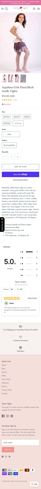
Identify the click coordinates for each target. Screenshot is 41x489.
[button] (28, 251)
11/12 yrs (18, 123)
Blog (3, 368)
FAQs (4, 375)
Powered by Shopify (21, 481)
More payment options (20, 180)
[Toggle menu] (2, 8)
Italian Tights (10, 481)
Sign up (8, 450)
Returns (4, 386)
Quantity (5, 152)
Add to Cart (20, 166)
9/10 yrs (7, 123)
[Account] (33, 8)
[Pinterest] (11, 416)
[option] (20, 42)
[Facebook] (3, 416)
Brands (4, 372)
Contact (4, 393)
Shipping (5, 383)
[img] (12, 298)
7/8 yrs (26, 116)
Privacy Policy (7, 390)
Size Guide (6, 379)
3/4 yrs (6, 116)
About (4, 365)
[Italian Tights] (20, 8)
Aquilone (7, 104)
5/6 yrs (16, 116)
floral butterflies (9, 145)
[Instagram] (7, 416)
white (9, 134)
